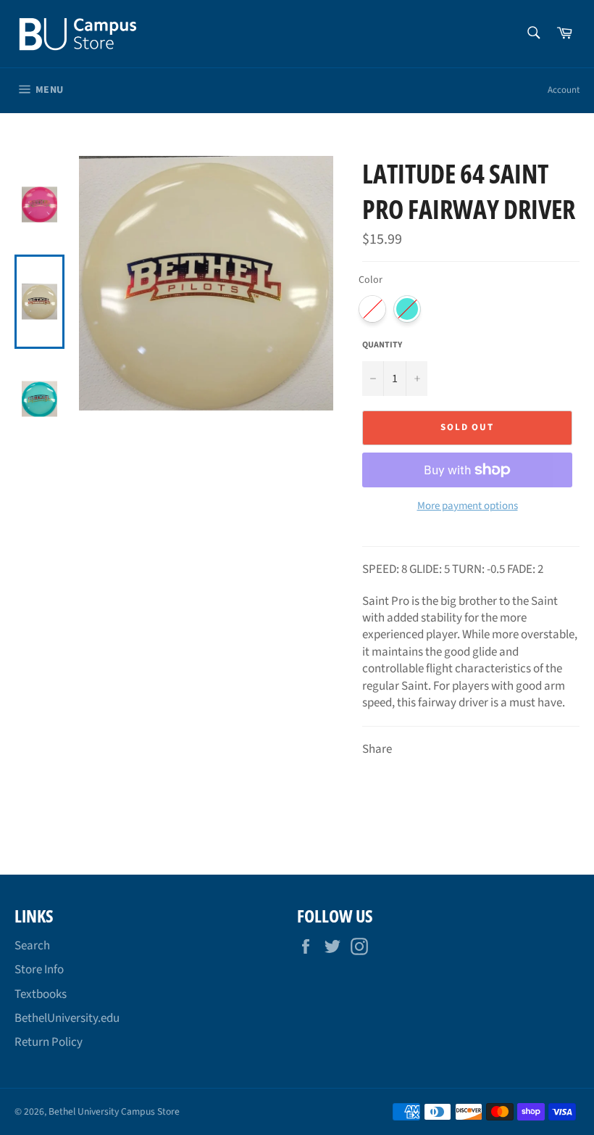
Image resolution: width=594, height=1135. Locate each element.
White (372, 309)
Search (32, 945)
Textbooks (40, 994)
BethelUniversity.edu (67, 1018)
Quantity (382, 345)
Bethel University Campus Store (114, 1111)
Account (564, 89)
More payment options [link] (467, 506)
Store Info (39, 969)
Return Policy (48, 1042)
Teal (407, 309)
